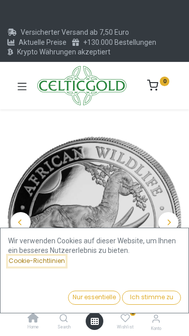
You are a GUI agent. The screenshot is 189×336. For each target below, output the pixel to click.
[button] (21, 222)
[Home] (33, 319)
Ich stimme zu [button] (151, 297)
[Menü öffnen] (95, 321)
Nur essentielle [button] (94, 297)
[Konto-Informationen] (156, 318)
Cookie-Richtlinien (37, 260)
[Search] (64, 319)
